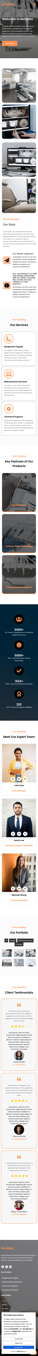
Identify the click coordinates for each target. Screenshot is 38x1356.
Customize (18, 1339)
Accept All (18, 1347)
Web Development (25, 940)
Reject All (18, 1343)
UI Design (19, 944)
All (6, 940)
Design (12, 940)
